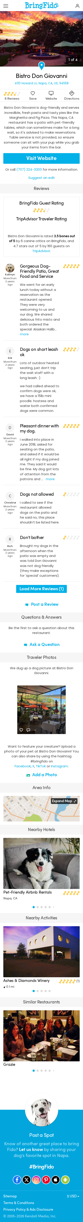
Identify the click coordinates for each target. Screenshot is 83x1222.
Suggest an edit (41, 177)
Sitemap (10, 1196)
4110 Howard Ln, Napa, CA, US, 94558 (42, 83)
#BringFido (41, 1167)
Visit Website (41, 158)
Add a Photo (44, 775)
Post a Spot (41, 1135)
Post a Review (44, 604)
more (24, 334)
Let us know (31, 1149)
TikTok (41, 766)
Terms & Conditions (18, 1202)
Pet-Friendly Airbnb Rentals (27, 892)
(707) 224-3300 (29, 169)
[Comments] (28, 730)
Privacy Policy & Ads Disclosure (28, 1209)
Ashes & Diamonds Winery (26, 980)
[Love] (21, 730)
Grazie (9, 1064)
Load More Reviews (41, 589)
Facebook (23, 766)
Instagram (59, 766)
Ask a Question (44, 644)
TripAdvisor (41, 251)
